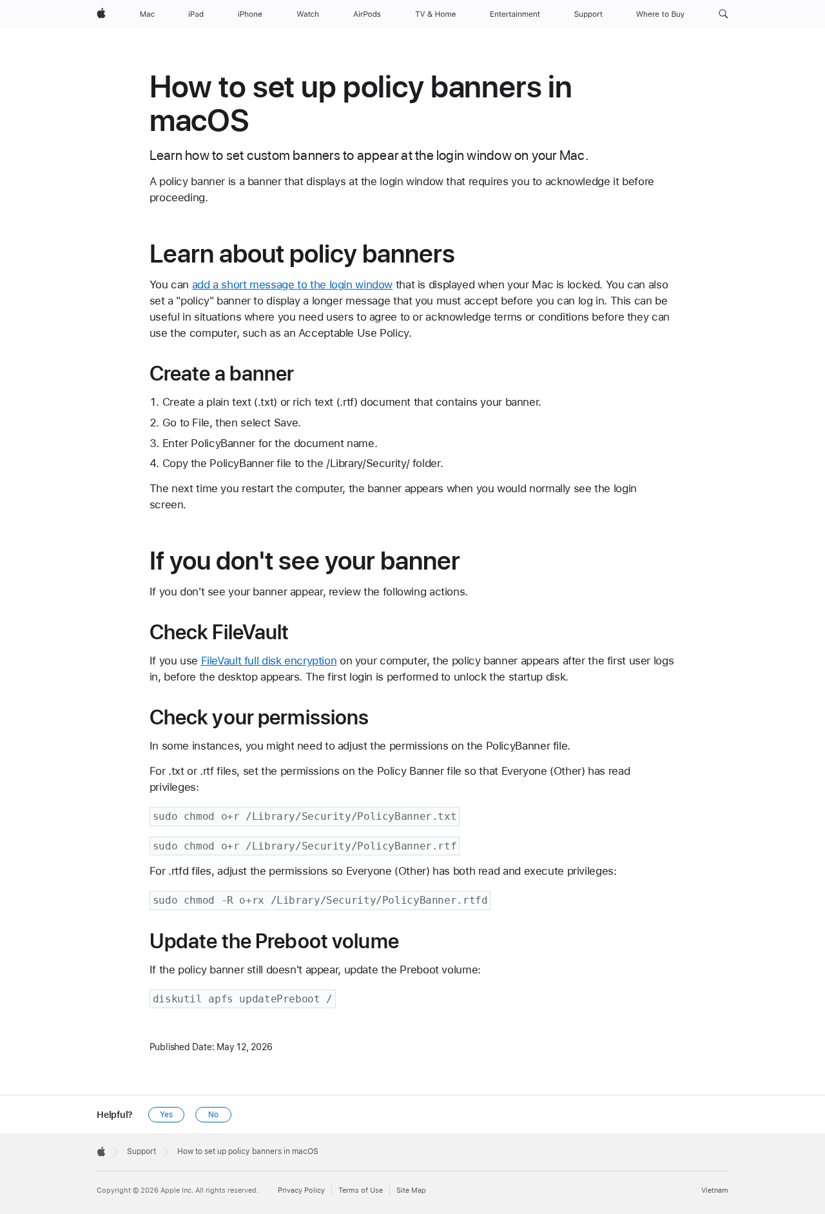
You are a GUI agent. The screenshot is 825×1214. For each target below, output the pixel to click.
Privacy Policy (301, 1190)
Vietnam (714, 1190)
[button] (723, 14)
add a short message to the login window (292, 284)
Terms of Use (360, 1190)
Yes (166, 1114)
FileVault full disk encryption (269, 660)
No (213, 1114)
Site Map (411, 1190)
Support (141, 1151)
